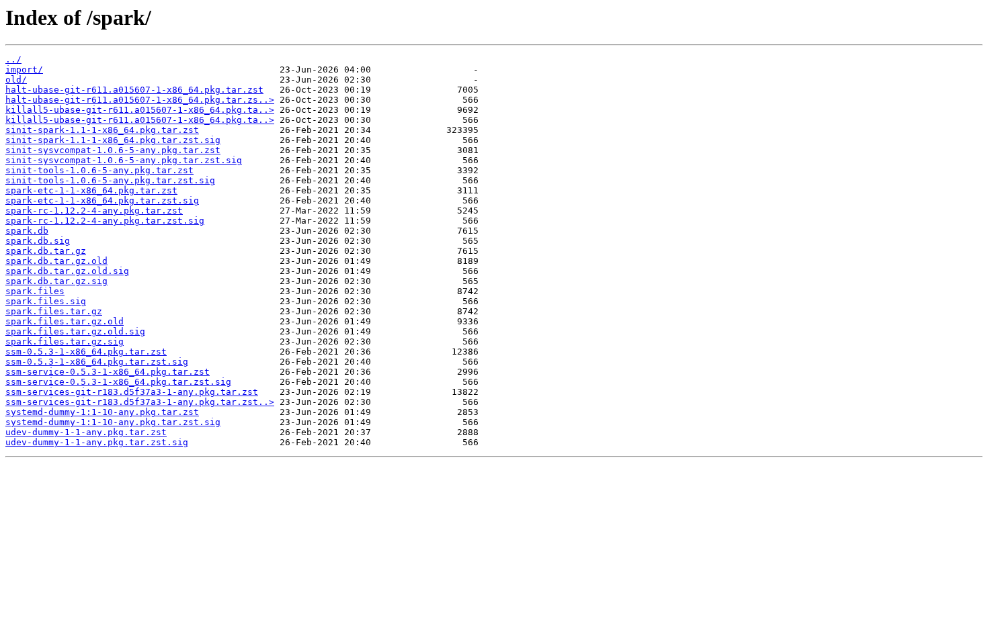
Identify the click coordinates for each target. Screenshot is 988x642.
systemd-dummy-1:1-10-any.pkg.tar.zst (102, 412)
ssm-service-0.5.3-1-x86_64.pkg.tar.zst (107, 372)
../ (13, 59)
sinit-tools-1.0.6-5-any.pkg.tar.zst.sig (110, 180)
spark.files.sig (45, 301)
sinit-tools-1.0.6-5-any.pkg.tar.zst (99, 170)
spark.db (26, 231)
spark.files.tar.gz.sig (64, 341)
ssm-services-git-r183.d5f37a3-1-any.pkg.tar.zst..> (139, 402)
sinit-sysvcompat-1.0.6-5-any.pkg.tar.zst (112, 150)
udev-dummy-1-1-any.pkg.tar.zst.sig (96, 442)
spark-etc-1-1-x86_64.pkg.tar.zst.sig (102, 200)
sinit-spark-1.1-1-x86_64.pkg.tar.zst (102, 130)
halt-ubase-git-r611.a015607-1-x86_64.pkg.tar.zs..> (139, 100)
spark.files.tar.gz (53, 311)
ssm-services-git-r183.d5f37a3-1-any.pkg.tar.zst (131, 392)
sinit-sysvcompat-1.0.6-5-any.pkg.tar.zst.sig (123, 160)
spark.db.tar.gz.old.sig (67, 271)
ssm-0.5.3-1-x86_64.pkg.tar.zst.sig (96, 362)
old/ (16, 80)
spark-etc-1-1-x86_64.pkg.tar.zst (91, 190)
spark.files (35, 291)
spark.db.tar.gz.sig (56, 281)
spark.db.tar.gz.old (56, 261)
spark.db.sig (37, 241)
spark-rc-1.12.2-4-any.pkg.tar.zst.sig (104, 221)
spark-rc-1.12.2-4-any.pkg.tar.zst (94, 210)
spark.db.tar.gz (45, 251)
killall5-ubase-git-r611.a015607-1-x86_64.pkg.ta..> (139, 110)
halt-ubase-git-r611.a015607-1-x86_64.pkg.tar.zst (134, 90)
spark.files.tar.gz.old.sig (75, 331)
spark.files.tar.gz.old (64, 321)
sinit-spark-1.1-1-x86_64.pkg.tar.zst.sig (112, 140)
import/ (24, 69)
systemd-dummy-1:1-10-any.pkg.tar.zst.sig (112, 422)
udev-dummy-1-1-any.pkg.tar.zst (86, 432)
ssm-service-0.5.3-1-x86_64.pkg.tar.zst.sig (118, 382)
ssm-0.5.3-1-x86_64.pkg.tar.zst (86, 352)
